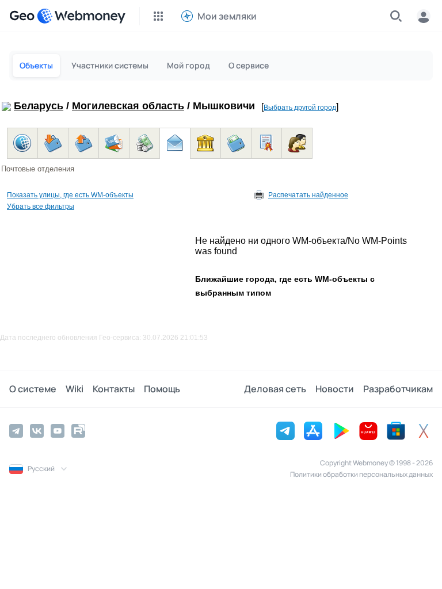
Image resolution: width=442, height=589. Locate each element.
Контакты (114, 389)
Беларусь (38, 106)
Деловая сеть (275, 389)
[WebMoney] (81, 16)
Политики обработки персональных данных (361, 474)
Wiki (74, 389)
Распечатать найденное (308, 195)
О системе (32, 389)
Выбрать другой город (300, 108)
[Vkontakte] (37, 431)
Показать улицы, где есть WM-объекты (70, 195)
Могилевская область (128, 106)
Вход (423, 16)
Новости (334, 389)
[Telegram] (16, 431)
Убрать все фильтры (40, 206)
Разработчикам (398, 389)
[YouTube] (57, 431)
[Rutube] (78, 431)
